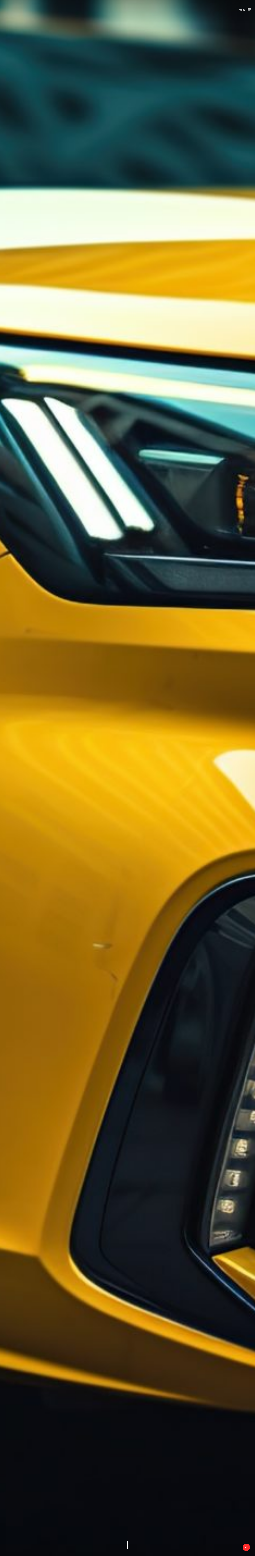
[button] (245, 9)
